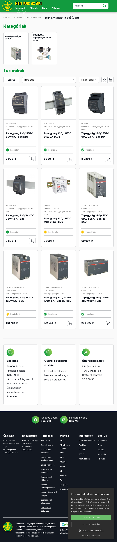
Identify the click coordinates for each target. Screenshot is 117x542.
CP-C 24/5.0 (49, 290)
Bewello (63, 475)
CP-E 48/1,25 (86, 208)
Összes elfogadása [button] (91, 517)
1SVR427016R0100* (90, 287)
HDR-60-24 (86, 123)
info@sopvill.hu (91, 366)
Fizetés (82, 450)
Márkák (34, 8)
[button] (91, 531)
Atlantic (63, 462)
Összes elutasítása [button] (91, 524)
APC (62, 457)
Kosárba (32, 159)
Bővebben (87, 511)
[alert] (91, 513)
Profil (18, 12)
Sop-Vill (6, 17)
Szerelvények (47, 445)
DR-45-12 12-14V (51, 208)
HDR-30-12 (49, 123)
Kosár (24, 12)
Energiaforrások (48, 465)
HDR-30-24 (11, 205)
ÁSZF (81, 454)
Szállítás (82, 445)
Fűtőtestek (45, 440)
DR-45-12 (48, 205)
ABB (62, 440)
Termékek (20, 8)
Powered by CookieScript (91, 536)
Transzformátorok (33, 17)
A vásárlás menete (87, 440)
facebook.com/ (49, 419)
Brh (61, 480)
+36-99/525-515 (92, 370)
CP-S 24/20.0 (87, 290)
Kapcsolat (102, 454)
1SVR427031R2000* (90, 205)
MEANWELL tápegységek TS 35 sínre (42, 37)
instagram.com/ (77, 419)
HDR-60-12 (11, 123)
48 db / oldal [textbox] (87, 80)
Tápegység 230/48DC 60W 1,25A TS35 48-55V (94, 219)
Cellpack (64, 485)
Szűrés (11, 80)
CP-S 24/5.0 (11, 290)
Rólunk (101, 450)
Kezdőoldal (102, 440)
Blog (44, 8)
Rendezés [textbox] (29, 80)
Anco (62, 453)
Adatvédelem (84, 459)
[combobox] (49, 80)
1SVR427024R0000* (53, 287)
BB (61, 471)
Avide (62, 466)
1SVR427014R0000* (15, 287)
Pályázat (55, 8)
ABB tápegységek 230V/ (13, 37)
